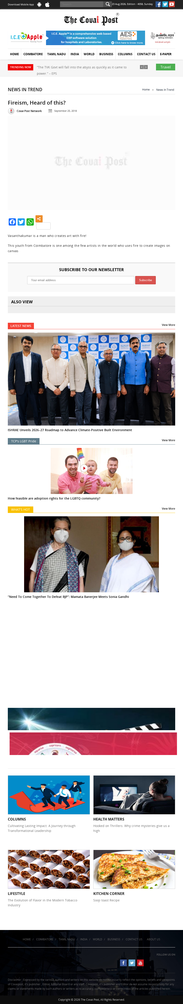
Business (106, 54)
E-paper (166, 54)
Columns (125, 54)
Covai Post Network (29, 111)
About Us (153, 939)
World (89, 54)
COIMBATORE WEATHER (91, 632)
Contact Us (146, 54)
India (75, 54)
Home (14, 54)
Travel (165, 67)
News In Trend (165, 90)
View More (168, 325)
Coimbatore (33, 54)
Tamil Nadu (56, 54)
